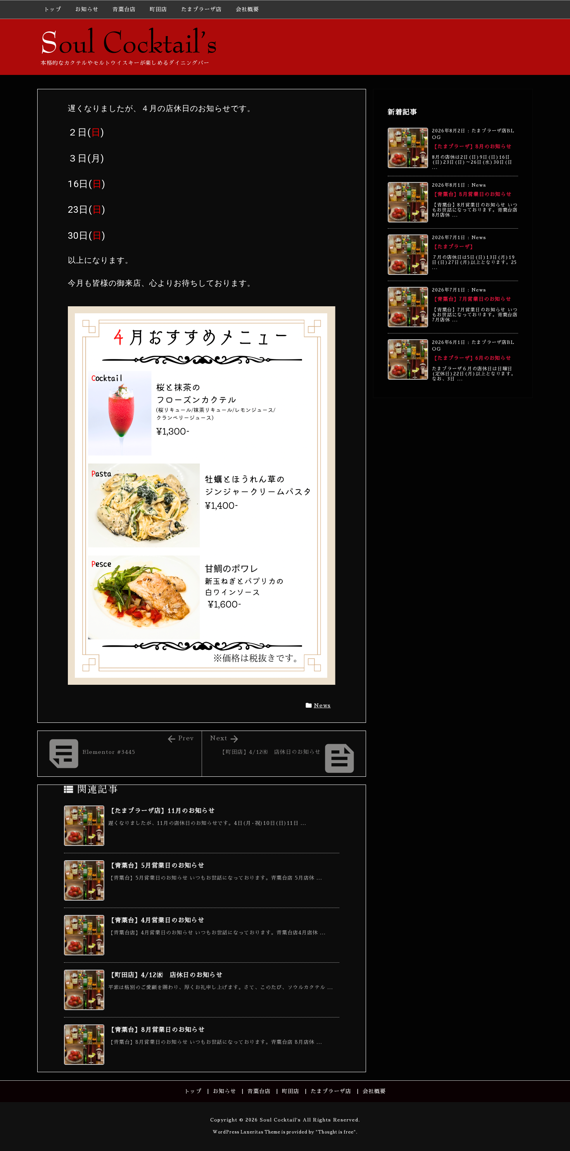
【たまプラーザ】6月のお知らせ (471, 358)
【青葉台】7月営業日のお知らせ (471, 299)
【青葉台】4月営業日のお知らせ (156, 920)
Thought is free (336, 1132)
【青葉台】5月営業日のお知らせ (156, 866)
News (322, 705)
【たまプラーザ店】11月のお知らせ (161, 811)
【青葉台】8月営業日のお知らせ (156, 1030)
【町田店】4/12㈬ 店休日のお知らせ (165, 975)
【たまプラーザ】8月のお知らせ (471, 146)
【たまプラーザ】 (453, 246)
